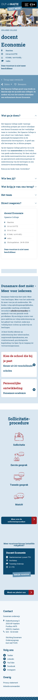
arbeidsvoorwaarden (19, 311)
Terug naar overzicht (13, 79)
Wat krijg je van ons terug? (17, 186)
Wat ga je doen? (10, 115)
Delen (7, 84)
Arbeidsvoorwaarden (11, 686)
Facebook (11, 666)
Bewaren (21, 84)
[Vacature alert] (31, 4)
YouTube (10, 663)
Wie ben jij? (8, 178)
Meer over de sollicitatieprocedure (16, 520)
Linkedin (10, 659)
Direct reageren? (11, 203)
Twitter (10, 655)
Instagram (11, 670)
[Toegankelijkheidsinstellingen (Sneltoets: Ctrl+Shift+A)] (34, 4)
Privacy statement (10, 683)
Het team (6, 195)
